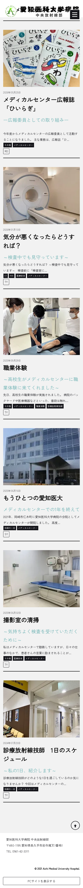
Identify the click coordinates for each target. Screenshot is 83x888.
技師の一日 (9, 527)
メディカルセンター (23, 145)
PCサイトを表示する (41, 881)
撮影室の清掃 (21, 619)
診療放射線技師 (55, 406)
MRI (11, 275)
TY (6, 282)
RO (6, 151)
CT (5, 275)
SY (6, 534)
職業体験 (15, 367)
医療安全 (21, 275)
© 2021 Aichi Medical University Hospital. (57, 868)
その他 (7, 145)
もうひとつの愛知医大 (33, 497)
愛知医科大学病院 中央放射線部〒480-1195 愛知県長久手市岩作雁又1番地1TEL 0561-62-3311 (34, 845)
